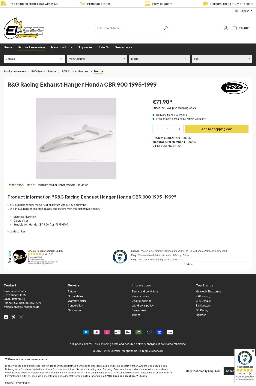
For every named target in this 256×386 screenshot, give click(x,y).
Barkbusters (203, 305)
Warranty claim (77, 300)
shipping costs (109, 344)
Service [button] (73, 285)
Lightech (201, 314)
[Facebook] (6, 317)
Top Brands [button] (204, 285)
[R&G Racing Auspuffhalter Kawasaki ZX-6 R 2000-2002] (76, 138)
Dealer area (139, 310)
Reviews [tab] (82, 185)
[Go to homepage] (24, 28)
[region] (76, 138)
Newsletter (74, 310)
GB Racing (202, 310)
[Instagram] (21, 317)
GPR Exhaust (203, 300)
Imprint (136, 314)
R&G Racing (203, 296)
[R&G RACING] (234, 87)
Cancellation (75, 305)
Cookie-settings (141, 300)
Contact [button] (10, 285)
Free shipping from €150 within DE (32, 4)
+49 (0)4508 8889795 (28, 302)
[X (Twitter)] (13, 317)
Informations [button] (141, 285)
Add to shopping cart (216, 129)
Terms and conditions (145, 291)
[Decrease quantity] (156, 129)
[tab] (15, 185)
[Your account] (225, 28)
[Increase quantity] (180, 129)
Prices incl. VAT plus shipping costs (174, 107)
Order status (75, 296)
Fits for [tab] (30, 185)
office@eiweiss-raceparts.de (22, 306)
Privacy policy (140, 296)
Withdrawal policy (143, 305)
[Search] (165, 28)
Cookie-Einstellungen (143, 372)
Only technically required (203, 371)
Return (72, 291)
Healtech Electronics (208, 291)
